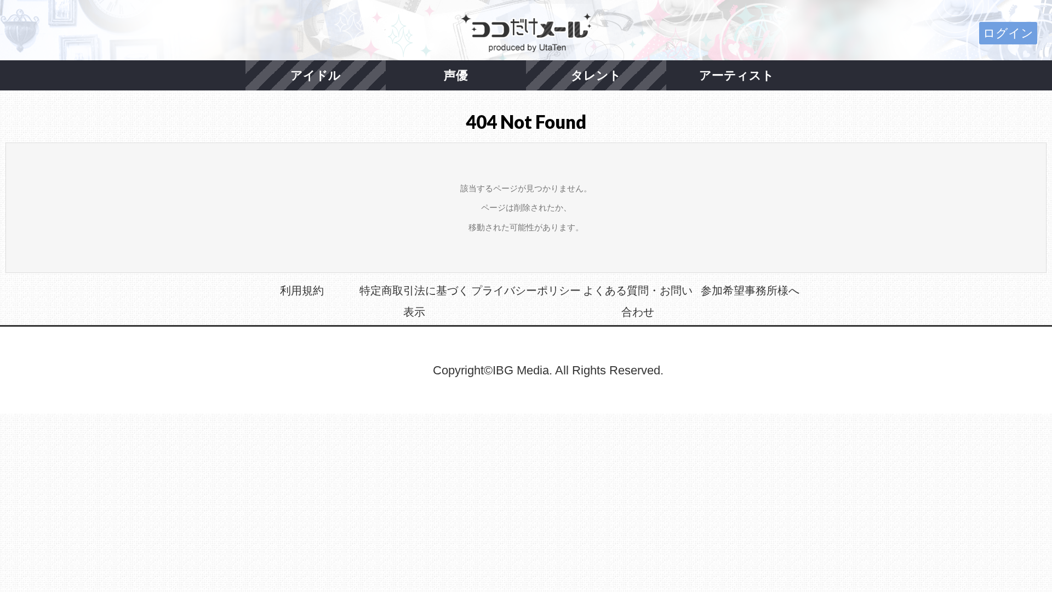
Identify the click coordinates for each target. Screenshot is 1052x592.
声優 (456, 75)
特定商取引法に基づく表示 (414, 301)
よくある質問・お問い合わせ (638, 301)
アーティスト (736, 75)
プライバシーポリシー (526, 290)
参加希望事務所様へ (750, 290)
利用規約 (302, 290)
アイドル (315, 75)
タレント (596, 75)
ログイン (1008, 33)
